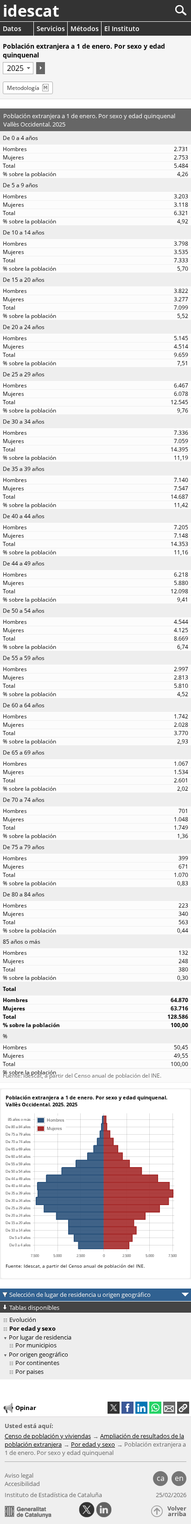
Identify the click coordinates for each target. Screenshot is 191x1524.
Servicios (51, 28)
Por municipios (36, 1345)
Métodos (84, 28)
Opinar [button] (25, 1407)
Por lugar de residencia (40, 1337)
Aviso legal (19, 1475)
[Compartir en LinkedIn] (141, 1408)
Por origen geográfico (38, 1354)
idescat (31, 10)
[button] (183, 1408)
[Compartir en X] (114, 1408)
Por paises (29, 1371)
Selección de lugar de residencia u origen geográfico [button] (80, 1294)
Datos (12, 28)
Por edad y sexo (93, 1444)
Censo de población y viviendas (48, 1436)
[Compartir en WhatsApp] (155, 1408)
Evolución (22, 1319)
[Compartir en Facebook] (127, 1408)
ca (161, 1478)
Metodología (23, 88)
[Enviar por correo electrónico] (169, 1408)
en (179, 1478)
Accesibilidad (22, 1484)
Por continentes (37, 1363)
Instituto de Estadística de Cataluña (53, 1495)
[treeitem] (97, 1345)
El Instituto (122, 28)
